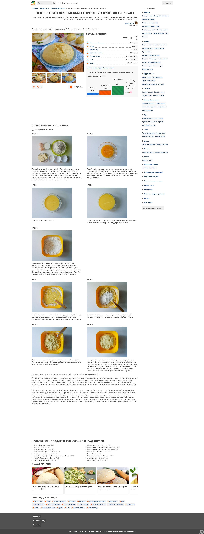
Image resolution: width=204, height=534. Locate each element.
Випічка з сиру (147, 33)
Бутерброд (148, 189)
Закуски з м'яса (159, 92)
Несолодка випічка (148, 26)
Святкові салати (147, 48)
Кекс (166, 33)
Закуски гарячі (147, 95)
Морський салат (147, 69)
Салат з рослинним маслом (151, 62)
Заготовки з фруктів (148, 107)
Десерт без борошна (148, 144)
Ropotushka (129, 23)
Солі (68, 508)
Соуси (146, 198)
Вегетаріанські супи (148, 125)
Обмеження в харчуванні (153, 172)
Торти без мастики (148, 133)
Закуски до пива (158, 95)
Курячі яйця (131, 504)
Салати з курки (147, 66)
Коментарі (48, 29)
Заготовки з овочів (148, 103)
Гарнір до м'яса (147, 160)
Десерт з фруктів (162, 144)
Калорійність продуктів (91, 29)
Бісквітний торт (160, 136)
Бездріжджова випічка (161, 16)
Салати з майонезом (160, 45)
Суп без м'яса (146, 122)
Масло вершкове (78, 508)
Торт (146, 129)
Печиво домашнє (158, 33)
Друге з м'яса (146, 77)
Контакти (36, 525)
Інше (122, 501)
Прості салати (146, 52)
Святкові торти (160, 133)
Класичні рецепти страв (153, 181)
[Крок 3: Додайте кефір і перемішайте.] (57, 203)
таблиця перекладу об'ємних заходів (100, 68)
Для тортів (148, 202)
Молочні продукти (59, 501)
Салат (146, 41)
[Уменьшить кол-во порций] (137, 39)
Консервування (161, 107)
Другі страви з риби (148, 80)
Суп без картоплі (158, 122)
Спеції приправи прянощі (97, 501)
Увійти (168, 3)
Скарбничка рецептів (69, 3)
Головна (36, 516)
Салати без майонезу (149, 59)
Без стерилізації (147, 110)
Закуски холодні (147, 92)
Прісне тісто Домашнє (116, 504)
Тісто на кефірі (83, 504)
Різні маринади (160, 103)
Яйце (48, 501)
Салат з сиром (158, 66)
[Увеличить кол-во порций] (137, 36)
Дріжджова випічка (148, 19)
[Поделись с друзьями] (202, 532)
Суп (145, 115)
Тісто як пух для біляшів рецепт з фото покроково (112, 488)
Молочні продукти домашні (154, 194)
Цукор (61, 508)
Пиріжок (144, 37)
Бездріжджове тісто (99, 504)
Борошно (72, 501)
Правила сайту (39, 521)
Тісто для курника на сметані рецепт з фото (46, 488)
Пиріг (157, 26)
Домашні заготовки (151, 100)
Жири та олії (113, 501)
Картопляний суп (147, 118)
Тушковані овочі (157, 77)
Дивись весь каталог (154, 208)
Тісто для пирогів (69, 504)
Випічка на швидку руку (150, 23)
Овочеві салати (147, 45)
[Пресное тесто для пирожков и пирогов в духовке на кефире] (58, 52)
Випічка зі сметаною (148, 30)
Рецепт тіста (149, 185)
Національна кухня (151, 176)
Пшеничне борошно (48, 508)
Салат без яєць (159, 48)
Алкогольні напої (147, 152)
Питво (146, 149)
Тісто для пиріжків (54, 504)
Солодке (82, 501)
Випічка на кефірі (162, 30)
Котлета (161, 84)
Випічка (147, 12)
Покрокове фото (60, 29)
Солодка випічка (147, 16)
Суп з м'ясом (159, 118)
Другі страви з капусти (149, 84)
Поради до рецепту (75, 29)
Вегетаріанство (39, 504)
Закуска (147, 88)
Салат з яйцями (162, 59)
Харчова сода (92, 508)
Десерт (147, 141)
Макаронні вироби (151, 164)
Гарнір (146, 156)
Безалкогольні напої (161, 152)
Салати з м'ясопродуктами (150, 55)
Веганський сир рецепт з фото (78, 487)
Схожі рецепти (37, 29)
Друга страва (149, 74)
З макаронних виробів (149, 168)
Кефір (36, 508)
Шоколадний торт (148, 136)
